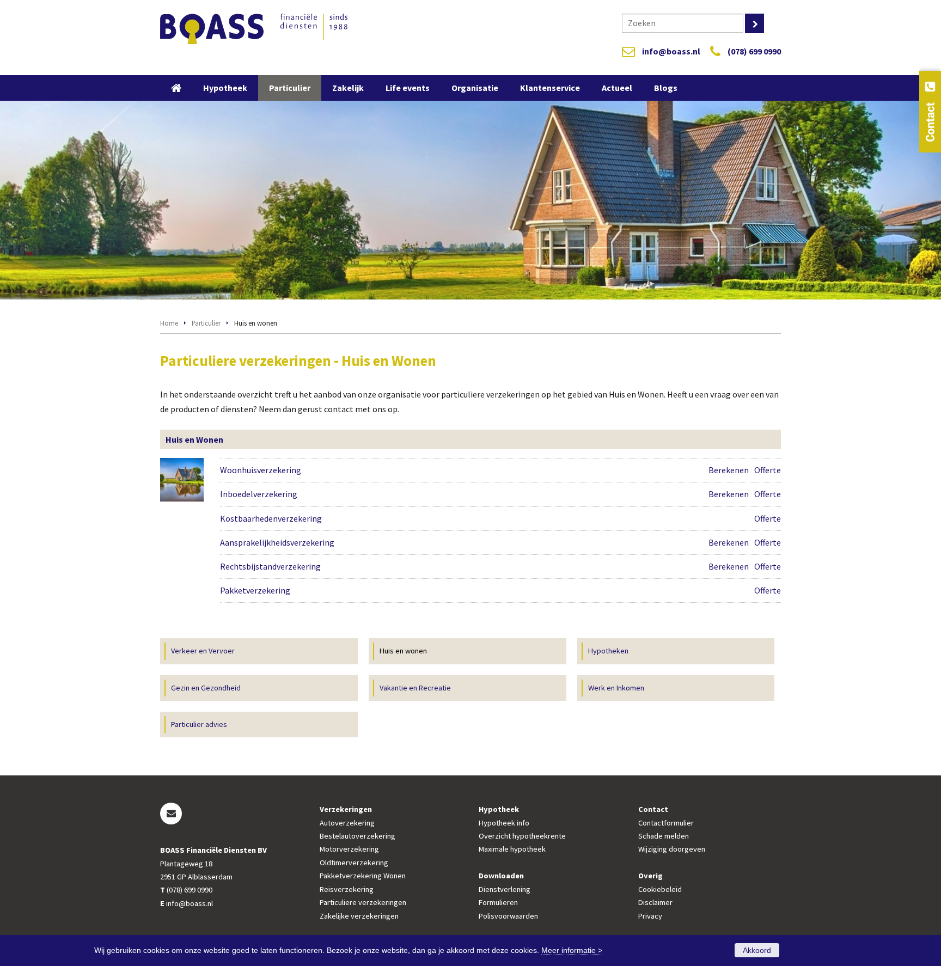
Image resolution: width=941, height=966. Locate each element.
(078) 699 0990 (754, 51)
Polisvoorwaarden (508, 916)
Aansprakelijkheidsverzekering (277, 542)
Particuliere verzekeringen (363, 902)
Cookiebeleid (660, 889)
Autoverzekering (347, 823)
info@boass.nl (671, 51)
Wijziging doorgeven (671, 849)
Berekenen (728, 469)
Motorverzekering (349, 849)
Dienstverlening (504, 889)
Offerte (767, 469)
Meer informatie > (571, 950)
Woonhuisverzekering (260, 469)
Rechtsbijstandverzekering (270, 566)
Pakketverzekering (255, 590)
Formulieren (498, 902)
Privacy (650, 916)
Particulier (206, 323)
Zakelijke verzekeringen (359, 916)
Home (169, 323)
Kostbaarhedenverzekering (271, 518)
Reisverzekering (347, 889)
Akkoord (757, 950)
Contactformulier (666, 823)
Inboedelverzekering (258, 493)
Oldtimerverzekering (354, 862)
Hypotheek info (504, 823)
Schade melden (663, 836)
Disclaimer (655, 902)
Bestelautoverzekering (357, 836)
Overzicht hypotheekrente (522, 836)
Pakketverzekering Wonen (363, 876)
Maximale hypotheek (512, 849)
